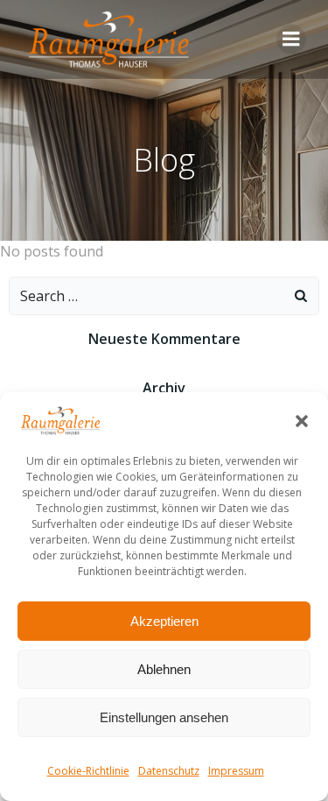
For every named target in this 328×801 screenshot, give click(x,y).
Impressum (236, 770)
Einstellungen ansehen (164, 717)
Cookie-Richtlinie (88, 770)
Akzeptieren (164, 621)
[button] (302, 421)
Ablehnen (164, 669)
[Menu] (291, 39)
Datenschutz (168, 770)
